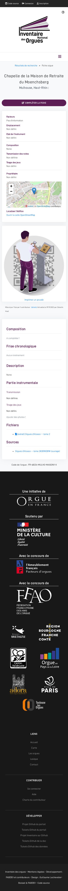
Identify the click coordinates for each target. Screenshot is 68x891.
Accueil (34, 742)
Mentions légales (36, 872)
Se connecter (34, 788)
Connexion (28, 3)
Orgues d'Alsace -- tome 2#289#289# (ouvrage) (37, 451)
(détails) (34, 307)
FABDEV (10, 877)
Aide (34, 794)
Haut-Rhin (41, 87)
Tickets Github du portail (34, 830)
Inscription (43, 3)
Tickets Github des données (34, 846)
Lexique (34, 759)
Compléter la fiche (35, 103)
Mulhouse (25, 87)
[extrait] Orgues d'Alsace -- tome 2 (33, 434)
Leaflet (30, 206)
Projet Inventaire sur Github (34, 835)
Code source (13, 3)
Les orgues (34, 753)
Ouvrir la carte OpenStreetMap (20, 215)
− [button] (11, 191)
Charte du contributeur (34, 800)
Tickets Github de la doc (34, 841)
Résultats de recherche (26, 65)
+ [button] (11, 186)
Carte (34, 748)
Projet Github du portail (34, 824)
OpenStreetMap (43, 206)
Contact (34, 764)
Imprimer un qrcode (34, 300)
